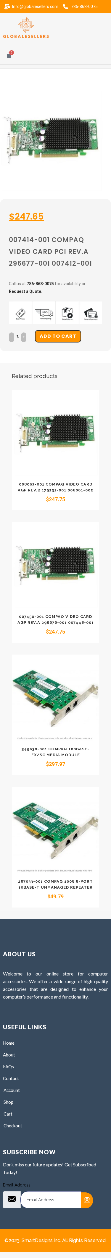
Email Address (16, 1185)
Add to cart (58, 336)
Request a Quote (25, 291)
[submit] (87, 1200)
